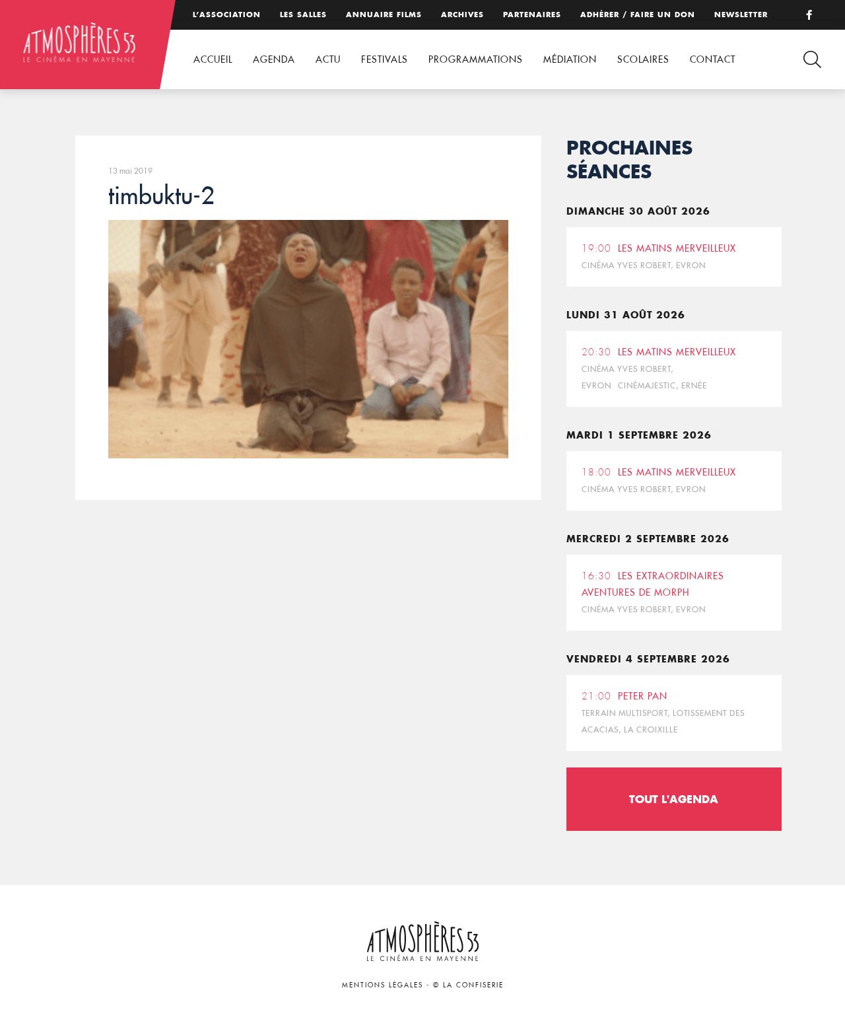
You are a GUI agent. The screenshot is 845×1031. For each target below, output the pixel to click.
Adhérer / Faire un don (637, 14)
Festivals (384, 59)
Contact (712, 59)
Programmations (475, 59)
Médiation (570, 59)
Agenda (274, 59)
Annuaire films (384, 14)
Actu (328, 59)
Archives (462, 14)
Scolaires (643, 59)
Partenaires (532, 14)
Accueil (212, 59)
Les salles (303, 14)
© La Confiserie (468, 985)
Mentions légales (382, 985)
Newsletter (741, 14)
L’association (227, 14)
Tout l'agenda (673, 799)
